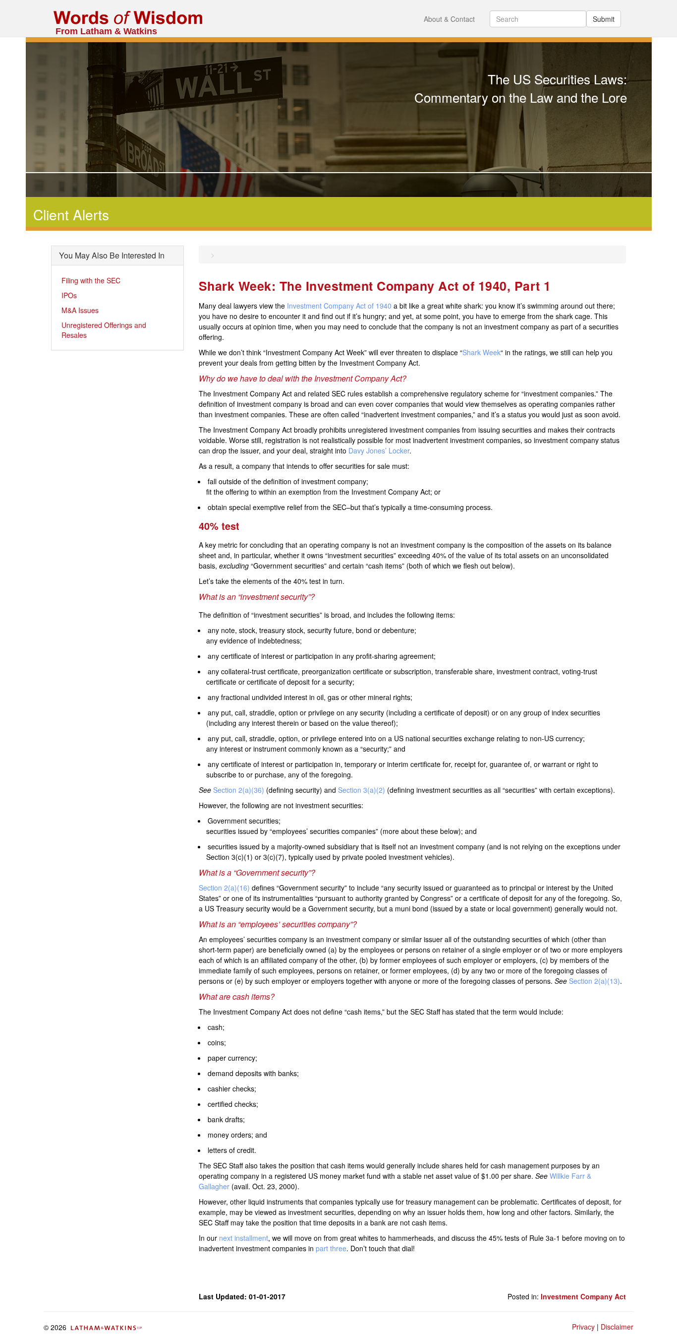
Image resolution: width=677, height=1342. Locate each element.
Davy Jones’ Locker (378, 450)
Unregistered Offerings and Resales (103, 330)
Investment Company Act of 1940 (339, 306)
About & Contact (449, 19)
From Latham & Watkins (106, 31)
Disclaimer (617, 1327)
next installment (243, 1238)
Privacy (583, 1327)
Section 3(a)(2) (361, 790)
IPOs (69, 295)
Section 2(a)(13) (594, 981)
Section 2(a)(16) (224, 888)
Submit (604, 19)
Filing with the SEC (90, 280)
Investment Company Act (583, 1296)
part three (331, 1248)
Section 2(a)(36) (238, 790)
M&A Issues (80, 310)
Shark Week (481, 352)
